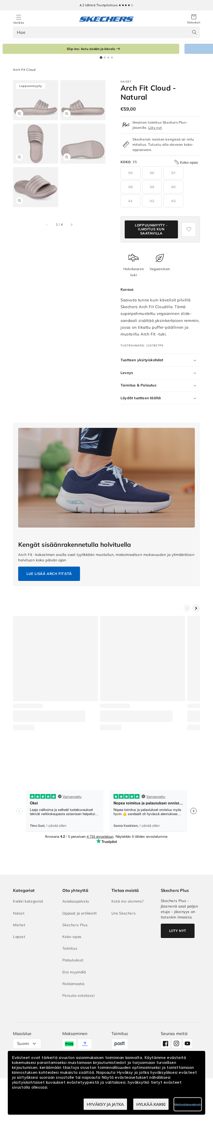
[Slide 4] (112, 57)
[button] (193, 19)
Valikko (18, 22)
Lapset (19, 936)
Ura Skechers (123, 913)
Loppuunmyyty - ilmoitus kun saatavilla (151, 229)
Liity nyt (155, 127)
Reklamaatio (73, 983)
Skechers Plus (75, 925)
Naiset (19, 913)
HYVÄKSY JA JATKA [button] (105, 1104)
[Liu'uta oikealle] (71, 224)
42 (152, 201)
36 (152, 172)
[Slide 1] (101, 57)
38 (130, 187)
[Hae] (194, 32)
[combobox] (106, 32)
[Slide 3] (108, 57)
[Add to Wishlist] (189, 229)
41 (130, 201)
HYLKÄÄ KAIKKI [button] (150, 1104)
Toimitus (69, 948)
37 (173, 172)
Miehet (19, 925)
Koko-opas (72, 936)
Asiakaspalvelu (75, 901)
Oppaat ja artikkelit (79, 913)
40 (173, 187)
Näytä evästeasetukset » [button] (187, 1104)
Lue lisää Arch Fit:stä (49, 574)
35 (130, 172)
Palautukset (73, 960)
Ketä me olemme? (127, 901)
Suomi (23, 1043)
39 (152, 187)
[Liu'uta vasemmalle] (47, 224)
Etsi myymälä (74, 972)
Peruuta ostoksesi (78, 995)
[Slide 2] (105, 57)
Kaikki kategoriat (28, 901)
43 (173, 201)
